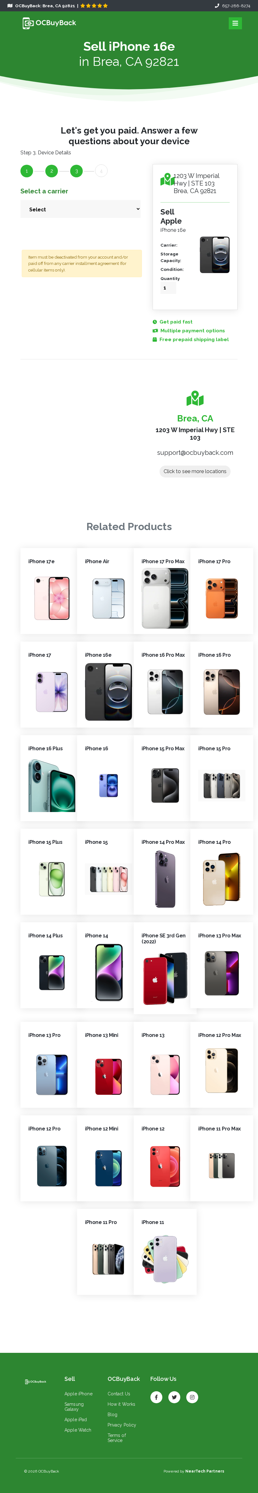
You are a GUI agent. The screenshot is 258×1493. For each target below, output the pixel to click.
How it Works (122, 1404)
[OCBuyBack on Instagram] (192, 1394)
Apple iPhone (78, 1393)
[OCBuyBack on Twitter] (174, 1394)
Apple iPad (75, 1419)
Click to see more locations (195, 471)
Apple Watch (78, 1430)
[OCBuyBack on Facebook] (156, 1394)
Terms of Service (117, 1438)
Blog (113, 1414)
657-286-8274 (234, 5)
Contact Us (119, 1393)
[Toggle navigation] (235, 23)
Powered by (194, 1471)
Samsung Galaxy (74, 1407)
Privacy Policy (122, 1424)
